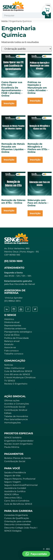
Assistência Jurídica (14, 491)
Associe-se (10, 347)
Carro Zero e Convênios (16, 500)
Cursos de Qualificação (16, 518)
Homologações (12, 422)
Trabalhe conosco (13, 353)
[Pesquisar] (48, 15)
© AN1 (46, 549)
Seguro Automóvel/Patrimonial (21, 485)
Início (4, 21)
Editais (7, 413)
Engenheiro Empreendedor (18, 440)
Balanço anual (12, 341)
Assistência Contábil (15, 488)
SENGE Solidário (13, 437)
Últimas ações (12, 400)
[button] (36, 554)
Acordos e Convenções (16, 403)
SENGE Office (11, 494)
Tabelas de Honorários (16, 416)
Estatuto (8, 344)
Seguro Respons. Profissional (19, 478)
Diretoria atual (12, 322)
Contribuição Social (14, 406)
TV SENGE (9, 380)
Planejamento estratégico (18, 331)
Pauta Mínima (11, 447)
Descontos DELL (13, 497)
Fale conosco (11, 350)
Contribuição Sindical (15, 410)
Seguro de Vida (12, 475)
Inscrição (9, 103)
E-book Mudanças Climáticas (20, 377)
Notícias (8, 365)
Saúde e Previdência (15, 472)
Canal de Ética (12, 334)
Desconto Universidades (17, 524)
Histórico (9, 319)
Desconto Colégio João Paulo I (20, 527)
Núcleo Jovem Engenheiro (18, 443)
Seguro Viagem (12, 481)
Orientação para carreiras (17, 521)
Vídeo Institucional (14, 368)
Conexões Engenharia (16, 515)
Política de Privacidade (16, 338)
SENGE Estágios (12, 530)
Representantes (12, 325)
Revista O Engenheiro (15, 383)
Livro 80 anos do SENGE (17, 374)
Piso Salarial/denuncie (16, 419)
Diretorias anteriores (15, 328)
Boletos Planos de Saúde (17, 458)
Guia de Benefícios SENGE (18, 504)
